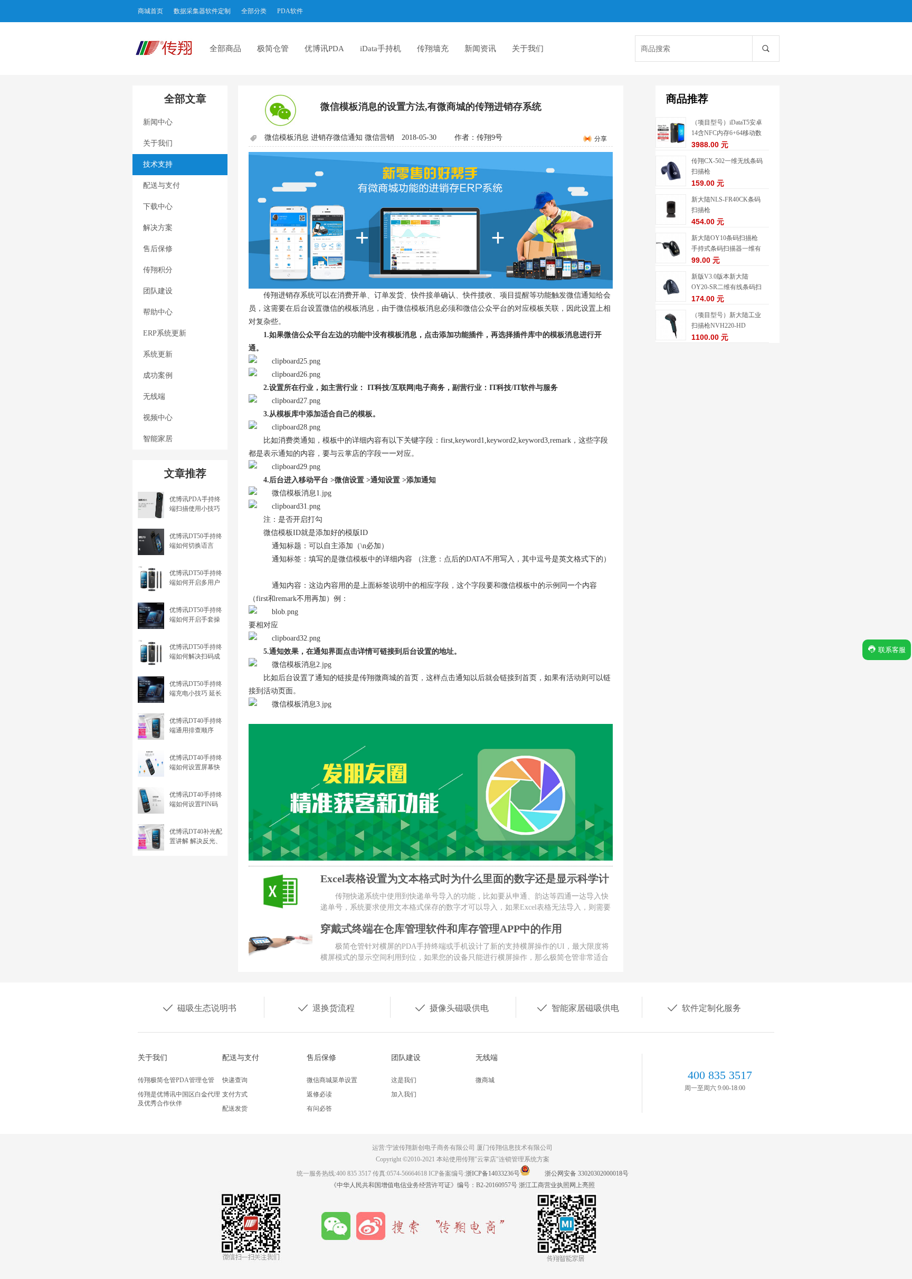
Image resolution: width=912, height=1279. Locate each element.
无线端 (154, 396)
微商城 (485, 1080)
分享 (600, 138)
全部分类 (254, 11)
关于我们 (528, 48)
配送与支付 (161, 185)
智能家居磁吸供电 (577, 1007)
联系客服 (891, 650)
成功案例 (158, 375)
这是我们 (403, 1080)
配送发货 (235, 1108)
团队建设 (158, 291)
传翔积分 (158, 270)
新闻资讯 (480, 48)
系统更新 (158, 354)
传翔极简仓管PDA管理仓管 (176, 1080)
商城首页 (150, 11)
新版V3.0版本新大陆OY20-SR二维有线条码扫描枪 (726, 287)
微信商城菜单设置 (332, 1080)
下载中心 (158, 207)
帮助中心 (158, 312)
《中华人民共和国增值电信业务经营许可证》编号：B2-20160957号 (424, 1185)
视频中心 (158, 418)
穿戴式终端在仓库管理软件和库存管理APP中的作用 (441, 928)
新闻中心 (158, 122)
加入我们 (403, 1094)
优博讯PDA (324, 48)
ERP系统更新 (164, 333)
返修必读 (319, 1094)
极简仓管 (273, 48)
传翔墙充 (433, 48)
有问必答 (319, 1108)
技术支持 (158, 164)
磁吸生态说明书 (199, 1007)
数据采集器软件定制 (202, 11)
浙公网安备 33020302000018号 (587, 1173)
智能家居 (158, 439)
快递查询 (235, 1080)
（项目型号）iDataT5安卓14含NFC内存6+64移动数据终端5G (726, 133)
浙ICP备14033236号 (493, 1173)
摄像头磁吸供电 (451, 1007)
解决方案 (158, 228)
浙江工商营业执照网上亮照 (557, 1185)
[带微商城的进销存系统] (431, 220)
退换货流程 (326, 1007)
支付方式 (235, 1094)
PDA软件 (290, 11)
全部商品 (225, 48)
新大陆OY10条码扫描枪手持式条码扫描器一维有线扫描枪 (726, 248)
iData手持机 (380, 48)
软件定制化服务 (703, 1007)
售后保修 (158, 249)
